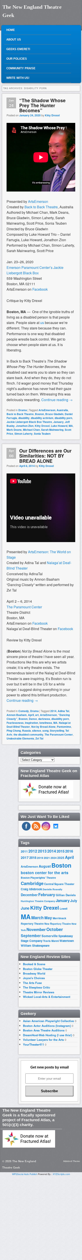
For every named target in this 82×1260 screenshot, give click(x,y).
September (31, 935)
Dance (33, 719)
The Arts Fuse (32, 983)
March (37, 918)
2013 (42, 851)
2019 (40, 858)
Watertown (66, 941)
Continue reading (57, 399)
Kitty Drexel (52, 115)
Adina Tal (63, 711)
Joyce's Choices (34, 978)
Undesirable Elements (20, 738)
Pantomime (64, 727)
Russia (26, 731)
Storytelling (57, 731)
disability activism (42, 418)
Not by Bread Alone (43, 727)
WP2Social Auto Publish (24, 1174)
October (54, 929)
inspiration (31, 723)
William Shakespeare (35, 945)
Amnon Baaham (17, 715)
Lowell (63, 909)
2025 (60, 858)
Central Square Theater (59, 884)
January (58, 422)
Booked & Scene (34, 964)
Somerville (50, 936)
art (37, 715)
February (46, 894)
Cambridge (32, 883)
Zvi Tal (39, 738)
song (45, 731)
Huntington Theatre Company (38, 901)
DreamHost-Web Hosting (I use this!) (47, 1035)
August (45, 866)
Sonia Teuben (42, 434)
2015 (61, 851)
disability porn (63, 418)
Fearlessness (15, 723)
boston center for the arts (44, 872)
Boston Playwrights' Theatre (38, 878)
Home (10, 30)
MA (71, 426)
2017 (25, 857)
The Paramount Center (24, 606)
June (25, 908)
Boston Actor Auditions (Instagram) (47, 1026)
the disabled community (28, 734)
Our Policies (16, 58)
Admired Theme (71, 1161)
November (36, 929)
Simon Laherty (23, 434)
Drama (22, 410)
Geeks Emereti (18, 49)
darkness (44, 719)
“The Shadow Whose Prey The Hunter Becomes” (42, 105)
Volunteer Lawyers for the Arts (43, 1040)
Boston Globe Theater (37, 969)
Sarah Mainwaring (52, 430)
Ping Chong (14, 731)
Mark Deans (14, 430)
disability (24, 418)
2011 (24, 851)
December (29, 894)
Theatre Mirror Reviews (38, 992)
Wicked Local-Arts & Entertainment (46, 997)
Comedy (23, 711)
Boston (39, 414)
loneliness (45, 723)
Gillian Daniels (66, 895)
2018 (32, 857)
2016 (69, 851)
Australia (62, 410)
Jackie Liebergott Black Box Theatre (29, 422)
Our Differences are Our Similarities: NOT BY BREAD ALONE (45, 455)
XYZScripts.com (61, 1174)
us (42, 322)
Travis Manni (51, 941)
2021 (47, 858)
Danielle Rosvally (52, 889)
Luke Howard (59, 426)
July (73, 900)
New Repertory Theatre (57, 923)
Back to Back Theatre (41, 206)
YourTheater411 (33, 1044)
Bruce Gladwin (54, 414)
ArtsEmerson (38, 201)
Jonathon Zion (24, 426)
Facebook (40, 289)
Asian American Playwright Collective (48, 1021)
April (31, 715)
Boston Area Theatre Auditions (44, 1030)
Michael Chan (31, 430)
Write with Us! (17, 78)
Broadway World (34, 973)
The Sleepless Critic (36, 987)
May (48, 917)
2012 (32, 851)
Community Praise (20, 68)
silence (36, 731)
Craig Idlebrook (31, 889)
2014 (53, 711)
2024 (54, 858)
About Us (13, 39)
